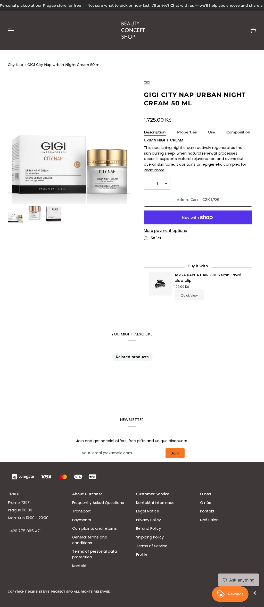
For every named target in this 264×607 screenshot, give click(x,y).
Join (175, 453)
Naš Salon (209, 519)
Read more (154, 170)
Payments (81, 519)
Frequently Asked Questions (98, 502)
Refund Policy (148, 528)
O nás (205, 502)
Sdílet (156, 237)
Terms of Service (151, 546)
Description (155, 132)
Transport (81, 511)
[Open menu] (15, 30)
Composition (238, 132)
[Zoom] (70, 142)
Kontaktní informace (155, 502)
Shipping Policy (150, 537)
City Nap (15, 64)
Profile (141, 554)
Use (211, 132)
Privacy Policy (148, 519)
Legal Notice (147, 511)
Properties (187, 132)
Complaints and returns (94, 528)
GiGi (147, 82)
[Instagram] (254, 593)
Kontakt (79, 565)
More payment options (165, 230)
